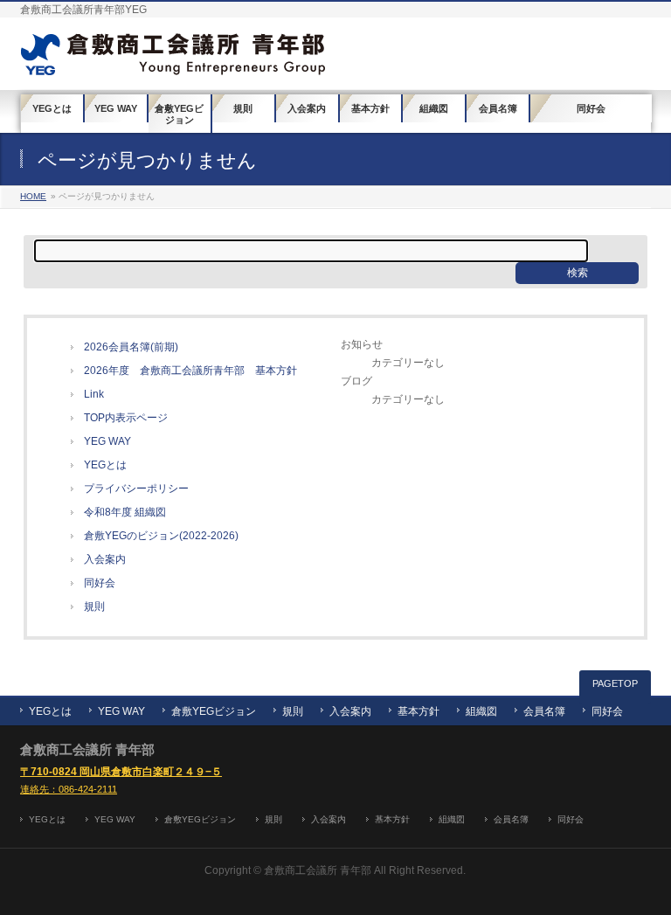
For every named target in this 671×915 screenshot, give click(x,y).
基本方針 (418, 711)
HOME (33, 196)
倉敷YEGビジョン (213, 711)
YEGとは (105, 465)
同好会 (99, 583)
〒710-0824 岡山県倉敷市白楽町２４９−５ (121, 772)
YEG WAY (107, 441)
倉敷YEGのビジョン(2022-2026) (161, 536)
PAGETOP (615, 683)
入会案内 (105, 559)
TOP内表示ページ (126, 418)
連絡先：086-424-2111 (68, 789)
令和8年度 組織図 (125, 512)
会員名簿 (544, 711)
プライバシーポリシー (136, 488)
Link (94, 394)
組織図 (481, 711)
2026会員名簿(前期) (131, 347)
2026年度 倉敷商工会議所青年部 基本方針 (190, 370)
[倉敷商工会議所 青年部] (173, 56)
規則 (94, 606)
